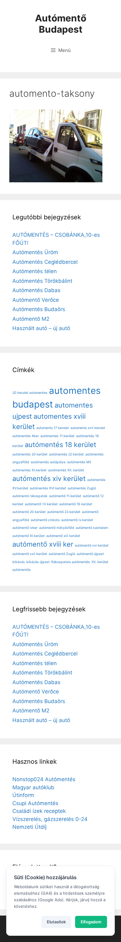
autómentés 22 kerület (66, 454)
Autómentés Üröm (35, 252)
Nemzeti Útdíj (29, 827)
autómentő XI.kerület (28, 536)
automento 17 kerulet (52, 428)
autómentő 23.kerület (63, 512)
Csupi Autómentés (35, 803)
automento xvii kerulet (87, 428)
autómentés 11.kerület (57, 436)
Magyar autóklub (33, 787)
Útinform (23, 795)
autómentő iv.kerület (77, 520)
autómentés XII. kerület (66, 470)
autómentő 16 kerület (75, 504)
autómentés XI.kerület (29, 470)
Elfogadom (91, 921)
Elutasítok (56, 921)
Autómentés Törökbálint (42, 281)
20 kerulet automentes (29, 393)
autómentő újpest (90, 554)
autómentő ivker (25, 528)
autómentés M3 (79, 462)
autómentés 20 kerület (29, 454)
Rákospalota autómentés (70, 562)
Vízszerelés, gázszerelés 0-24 (49, 819)
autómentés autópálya (48, 462)
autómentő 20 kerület (29, 512)
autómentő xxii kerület (29, 554)
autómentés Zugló (82, 488)
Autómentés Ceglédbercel (45, 262)
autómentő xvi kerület (92, 545)
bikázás (18, 562)
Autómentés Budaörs (38, 309)
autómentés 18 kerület (60, 445)
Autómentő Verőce (35, 300)
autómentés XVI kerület (48, 488)
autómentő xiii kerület (63, 536)
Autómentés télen (34, 271)
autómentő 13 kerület (41, 504)
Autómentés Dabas (36, 290)
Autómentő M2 (30, 319)
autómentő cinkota (45, 520)
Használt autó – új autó (41, 328)
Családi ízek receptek (39, 811)
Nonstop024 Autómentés (43, 779)
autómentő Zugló (62, 554)
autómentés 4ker (25, 436)
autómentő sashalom (92, 528)
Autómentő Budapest (60, 23)
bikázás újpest (38, 562)
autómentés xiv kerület (49, 478)
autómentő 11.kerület (65, 496)
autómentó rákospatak (29, 496)
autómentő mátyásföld (56, 528)
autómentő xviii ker (42, 544)
